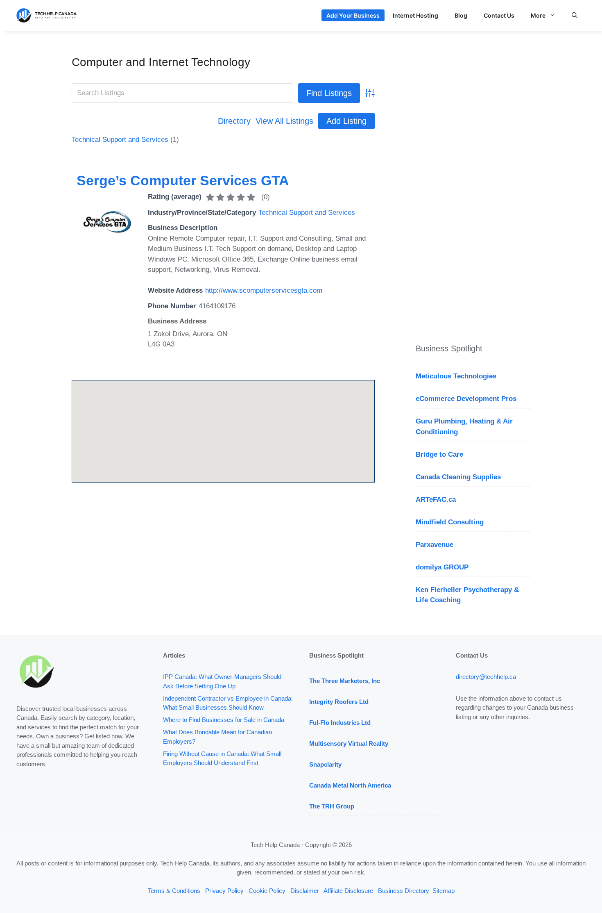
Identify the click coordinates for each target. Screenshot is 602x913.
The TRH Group (331, 806)
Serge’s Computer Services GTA (183, 180)
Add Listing (346, 120)
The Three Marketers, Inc (344, 680)
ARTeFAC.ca (436, 499)
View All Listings (284, 120)
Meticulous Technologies (456, 376)
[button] (575, 15)
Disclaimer (304, 890)
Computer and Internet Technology (161, 62)
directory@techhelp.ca (486, 676)
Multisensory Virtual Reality (348, 743)
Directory (234, 120)
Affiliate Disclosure (348, 890)
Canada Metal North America (350, 785)
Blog (461, 15)
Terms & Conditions (174, 890)
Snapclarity (325, 764)
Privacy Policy (224, 890)
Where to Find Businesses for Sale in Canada (223, 719)
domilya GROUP (442, 567)
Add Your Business (353, 15)
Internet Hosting (415, 15)
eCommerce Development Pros (466, 399)
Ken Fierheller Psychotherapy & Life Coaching (467, 595)
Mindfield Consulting (450, 522)
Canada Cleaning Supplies (458, 477)
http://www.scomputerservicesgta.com (263, 290)
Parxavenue (434, 545)
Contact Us (499, 15)
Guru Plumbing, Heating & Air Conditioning (464, 426)
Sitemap (443, 890)
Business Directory (403, 890)
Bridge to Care (439, 454)
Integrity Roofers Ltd (339, 701)
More (538, 15)
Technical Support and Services (120, 139)
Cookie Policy (267, 890)
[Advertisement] (473, 178)
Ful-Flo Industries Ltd (340, 722)
